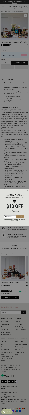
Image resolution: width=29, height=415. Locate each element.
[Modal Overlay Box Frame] (14, 207)
